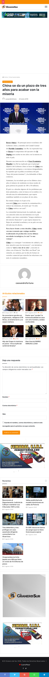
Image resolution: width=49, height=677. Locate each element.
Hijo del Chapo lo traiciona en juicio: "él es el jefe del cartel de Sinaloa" (12, 343)
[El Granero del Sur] (10, 6)
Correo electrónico (9, 405)
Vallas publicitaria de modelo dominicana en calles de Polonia (35, 502)
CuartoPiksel (25, 665)
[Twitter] (25, 668)
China (37, 166)
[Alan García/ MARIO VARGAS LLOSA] (36, 331)
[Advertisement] (24, 47)
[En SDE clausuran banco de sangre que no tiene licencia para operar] (36, 519)
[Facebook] (23, 668)
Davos (8, 143)
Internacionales (14, 77)
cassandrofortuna (11, 99)
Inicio (6, 77)
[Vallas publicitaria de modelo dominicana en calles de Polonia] (36, 492)
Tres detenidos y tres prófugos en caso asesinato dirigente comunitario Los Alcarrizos (10, 531)
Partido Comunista (16, 148)
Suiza (14, 143)
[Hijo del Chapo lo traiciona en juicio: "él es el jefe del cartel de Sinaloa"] (13, 331)
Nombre (5, 397)
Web (4, 414)
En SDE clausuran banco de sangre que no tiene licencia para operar (35, 529)
